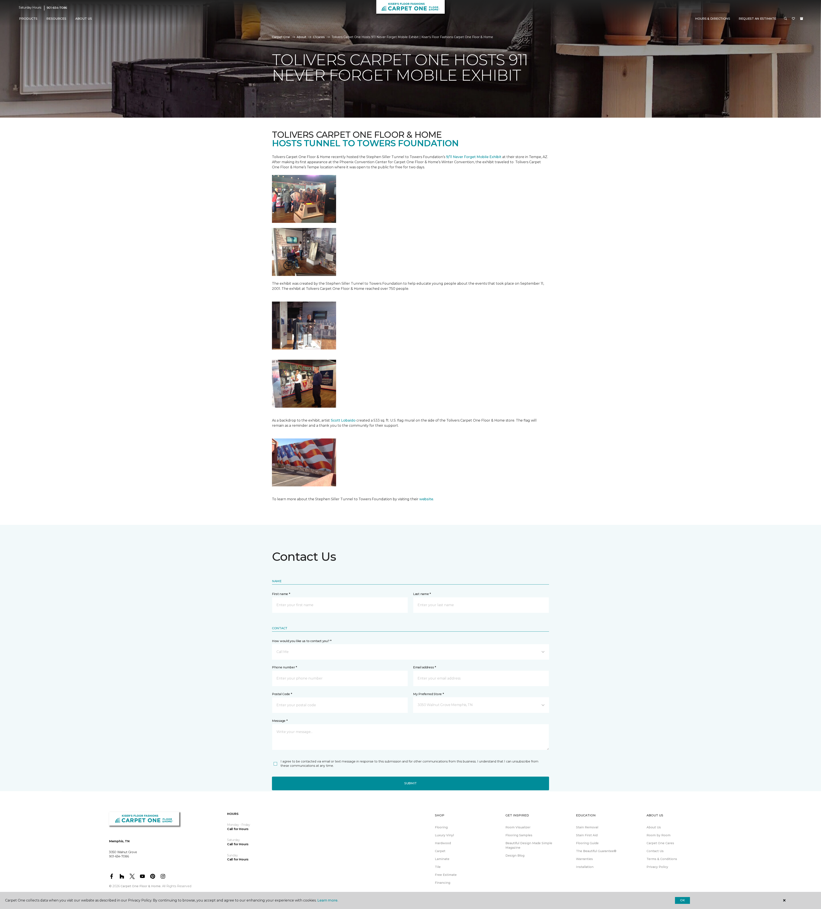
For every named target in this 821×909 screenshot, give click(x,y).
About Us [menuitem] (654, 827)
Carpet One (281, 37)
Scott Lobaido (343, 420)
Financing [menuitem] (442, 883)
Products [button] (28, 19)
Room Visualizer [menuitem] (517, 827)
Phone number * (284, 667)
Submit (410, 783)
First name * (281, 593)
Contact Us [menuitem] (655, 851)
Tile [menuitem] (438, 867)
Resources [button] (56, 19)
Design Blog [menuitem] (514, 855)
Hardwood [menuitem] (443, 843)
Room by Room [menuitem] (658, 835)
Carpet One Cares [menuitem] (660, 843)
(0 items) (801, 18)
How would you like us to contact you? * (301, 641)
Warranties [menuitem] (584, 859)
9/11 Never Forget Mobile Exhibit (473, 157)
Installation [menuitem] (585, 867)
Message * (279, 720)
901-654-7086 (57, 8)
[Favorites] (793, 19)
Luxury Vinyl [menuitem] (444, 835)
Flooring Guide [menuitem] (587, 843)
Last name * (422, 593)
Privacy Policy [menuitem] (657, 867)
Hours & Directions (712, 19)
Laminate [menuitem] (442, 859)
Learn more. (327, 900)
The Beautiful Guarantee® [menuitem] (596, 851)
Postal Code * (282, 694)
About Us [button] (83, 19)
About (301, 37)
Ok (682, 900)
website (426, 499)
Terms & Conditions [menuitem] (662, 859)
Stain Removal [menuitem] (587, 827)
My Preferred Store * (428, 694)
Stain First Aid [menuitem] (587, 835)
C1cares (319, 37)
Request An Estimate (757, 19)
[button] (785, 19)
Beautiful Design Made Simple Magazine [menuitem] (528, 845)
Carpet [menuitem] (440, 851)
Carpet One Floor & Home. (141, 886)
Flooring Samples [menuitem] (518, 835)
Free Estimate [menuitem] (446, 875)
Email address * (424, 667)
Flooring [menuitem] (441, 827)
